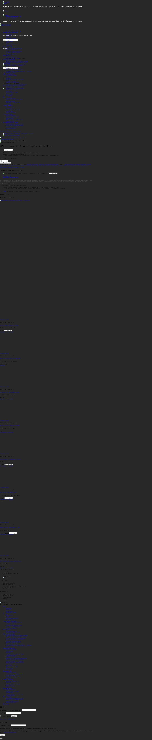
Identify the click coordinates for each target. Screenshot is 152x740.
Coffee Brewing (8, 105)
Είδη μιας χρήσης (11, 57)
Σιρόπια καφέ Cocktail (13, 52)
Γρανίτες (9, 45)
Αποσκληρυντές (11, 128)
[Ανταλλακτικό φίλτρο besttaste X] (10, 385)
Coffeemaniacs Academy (10, 573)
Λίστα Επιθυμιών (8, 595)
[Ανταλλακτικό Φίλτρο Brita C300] (10, 520)
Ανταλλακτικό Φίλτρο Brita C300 (10, 527)
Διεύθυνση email (5, 725)
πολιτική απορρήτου (10, 732)
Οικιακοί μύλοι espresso (13, 67)
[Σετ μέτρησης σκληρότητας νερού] (11, 135)
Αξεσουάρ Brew (11, 112)
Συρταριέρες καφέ (12, 92)
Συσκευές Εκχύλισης (12, 107)
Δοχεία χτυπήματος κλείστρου (15, 85)
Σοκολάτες (9, 41)
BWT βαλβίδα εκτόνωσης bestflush (10, 561)
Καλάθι (5, 598)
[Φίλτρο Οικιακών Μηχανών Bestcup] (10, 351)
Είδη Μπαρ (9, 94)
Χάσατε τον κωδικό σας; (7, 719)
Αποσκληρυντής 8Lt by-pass (8, 492)
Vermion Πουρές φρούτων (14, 48)
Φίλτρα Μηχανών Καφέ (10, 122)
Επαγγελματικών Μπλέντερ (14, 119)
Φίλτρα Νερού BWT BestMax (14, 125)
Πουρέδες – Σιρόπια (10, 47)
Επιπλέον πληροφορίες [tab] (11, 177)
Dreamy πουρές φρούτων (14, 51)
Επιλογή (2, 365)
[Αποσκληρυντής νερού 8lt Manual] (10, 452)
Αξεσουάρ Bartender (12, 82)
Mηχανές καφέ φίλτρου (13, 68)
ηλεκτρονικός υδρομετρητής (54, 165)
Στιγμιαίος (9, 37)
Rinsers (8, 652)
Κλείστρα (9, 91)
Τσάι (7, 42)
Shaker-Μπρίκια (11, 81)
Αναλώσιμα (7, 629)
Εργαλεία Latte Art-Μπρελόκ (15, 87)
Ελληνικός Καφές (11, 38)
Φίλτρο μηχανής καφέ (70, 165)
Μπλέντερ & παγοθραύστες (14, 99)
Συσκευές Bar (7, 97)
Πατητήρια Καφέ (11, 75)
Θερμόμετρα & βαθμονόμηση (15, 88)
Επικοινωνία (6, 576)
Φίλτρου (8, 35)
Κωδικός (3, 713)
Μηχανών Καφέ (11, 115)
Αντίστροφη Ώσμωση (12, 127)
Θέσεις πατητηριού (12, 89)
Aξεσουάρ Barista (9, 74)
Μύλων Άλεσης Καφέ (12, 117)
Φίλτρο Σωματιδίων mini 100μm (9, 325)
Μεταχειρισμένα (11, 72)
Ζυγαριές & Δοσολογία (13, 109)
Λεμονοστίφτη (10, 121)
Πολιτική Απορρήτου (9, 587)
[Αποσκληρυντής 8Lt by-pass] (10, 485)
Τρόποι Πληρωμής (8, 584)
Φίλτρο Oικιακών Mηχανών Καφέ (9, 425)
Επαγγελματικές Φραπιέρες (14, 69)
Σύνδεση (14, 716)
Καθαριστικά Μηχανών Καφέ (15, 79)
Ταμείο (5, 600)
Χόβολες (8, 104)
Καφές (5, 32)
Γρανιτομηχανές (11, 98)
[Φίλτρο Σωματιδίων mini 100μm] (18, 133)
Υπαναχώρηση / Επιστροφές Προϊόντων (15, 586)
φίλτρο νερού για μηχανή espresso (75, 164)
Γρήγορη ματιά (4, 319)
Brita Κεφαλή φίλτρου (17, 167)
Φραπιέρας (9, 118)
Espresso (9, 34)
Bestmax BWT (41, 165)
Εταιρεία (6, 572)
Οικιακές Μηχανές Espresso (14, 65)
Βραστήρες (9, 111)
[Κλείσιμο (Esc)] (0, 738)
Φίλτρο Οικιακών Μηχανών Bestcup (10, 358)
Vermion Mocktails (11, 624)
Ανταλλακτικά (7, 114)
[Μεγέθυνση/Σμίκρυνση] (2, 738)
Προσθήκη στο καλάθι (6, 162)
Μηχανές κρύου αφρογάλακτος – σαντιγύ (19, 71)
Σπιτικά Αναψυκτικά (12, 44)
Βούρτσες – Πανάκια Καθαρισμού (16, 84)
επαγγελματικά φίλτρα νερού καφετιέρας (23, 165)
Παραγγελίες (7, 597)
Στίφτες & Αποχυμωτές (13, 102)
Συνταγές (6, 575)
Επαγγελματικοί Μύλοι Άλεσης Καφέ (17, 62)
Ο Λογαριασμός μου (9, 594)
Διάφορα (9, 95)
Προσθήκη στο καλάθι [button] (7, 332)
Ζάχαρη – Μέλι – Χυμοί (13, 58)
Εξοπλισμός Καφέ (9, 59)
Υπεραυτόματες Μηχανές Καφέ (16, 64)
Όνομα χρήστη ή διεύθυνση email (10, 710)
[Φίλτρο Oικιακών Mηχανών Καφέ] (10, 418)
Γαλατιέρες (9, 77)
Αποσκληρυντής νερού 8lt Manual (10, 459)
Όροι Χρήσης (7, 589)
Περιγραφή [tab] (7, 176)
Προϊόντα (3, 131)
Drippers (9, 108)
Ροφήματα (6, 39)
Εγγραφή (3, 735)
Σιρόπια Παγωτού (11, 628)
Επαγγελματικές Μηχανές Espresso (17, 61)
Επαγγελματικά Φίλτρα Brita (15, 124)
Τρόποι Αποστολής (9, 583)
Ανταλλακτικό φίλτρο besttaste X (10, 392)
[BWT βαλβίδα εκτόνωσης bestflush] (10, 554)
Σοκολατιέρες (10, 101)
